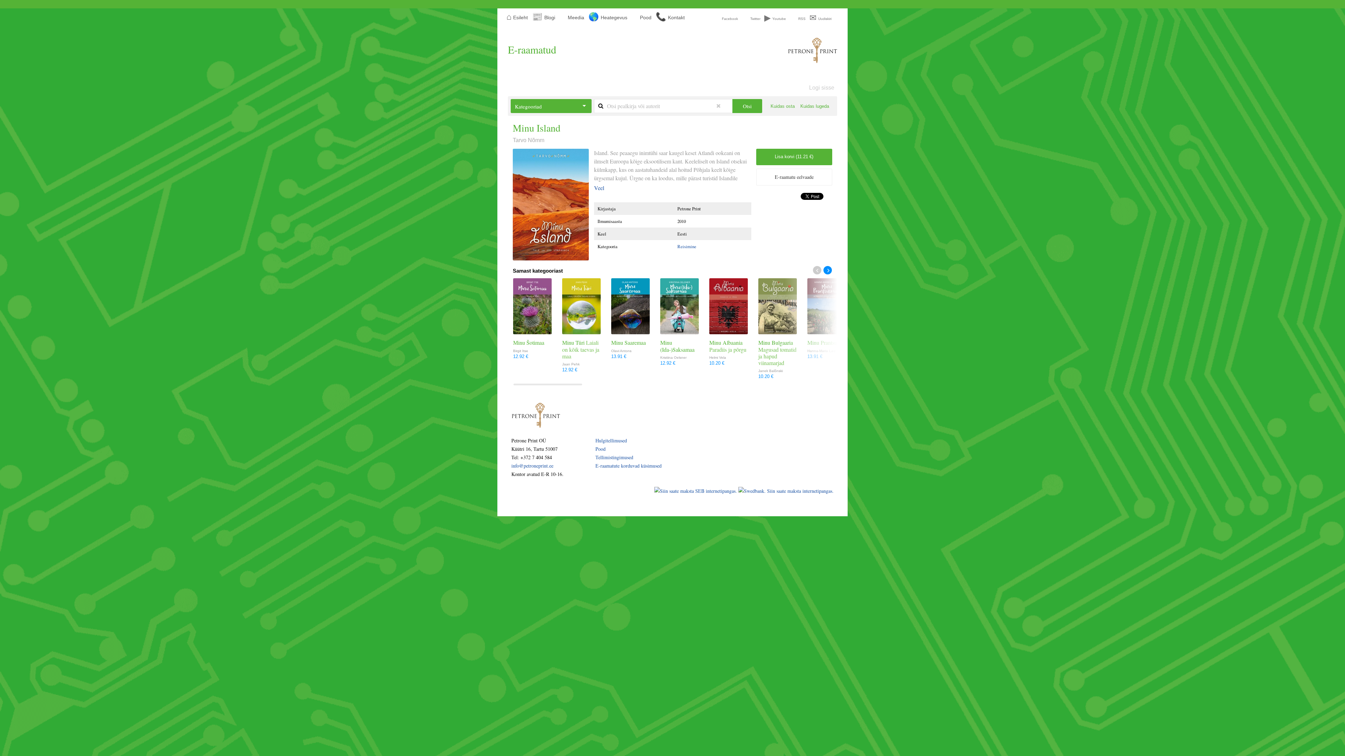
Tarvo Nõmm (528, 140)
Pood (645, 17)
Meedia (576, 17)
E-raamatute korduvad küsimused (628, 465)
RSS (802, 19)
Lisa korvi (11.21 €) (794, 156)
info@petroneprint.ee (532, 465)
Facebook (730, 19)
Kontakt (676, 17)
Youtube (779, 19)
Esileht (520, 17)
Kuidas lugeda (814, 106)
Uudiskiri (825, 19)
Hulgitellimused (611, 440)
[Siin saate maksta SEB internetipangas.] (696, 491)
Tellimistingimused (614, 457)
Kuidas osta (783, 106)
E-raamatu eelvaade (794, 177)
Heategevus (614, 17)
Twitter (755, 19)
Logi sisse (821, 88)
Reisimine (686, 246)
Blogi (549, 17)
